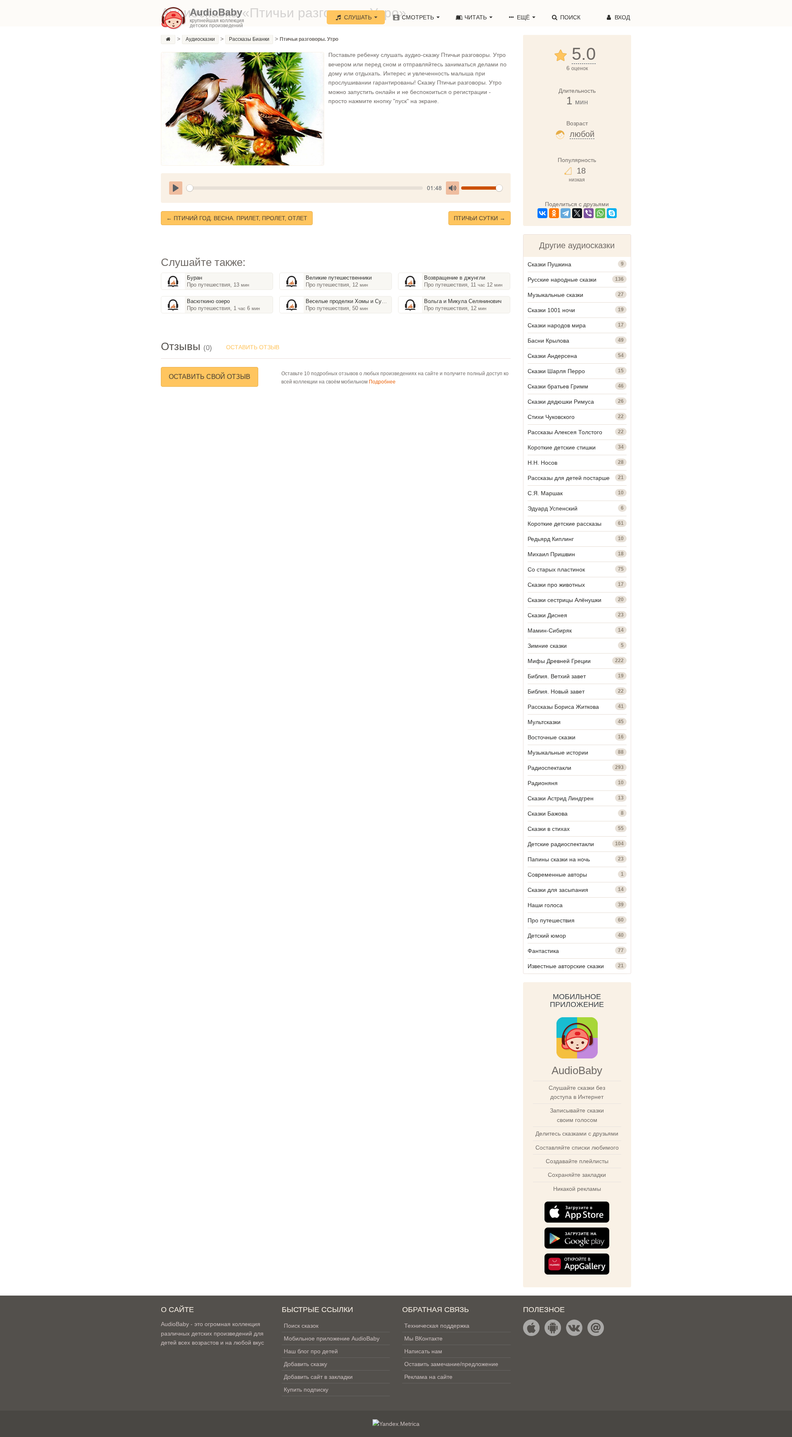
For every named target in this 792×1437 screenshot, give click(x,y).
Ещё (523, 17)
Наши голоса (545, 905)
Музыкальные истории (558, 752)
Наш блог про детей (311, 1351)
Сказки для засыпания (558, 890)
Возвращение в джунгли (454, 278)
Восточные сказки (551, 737)
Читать (475, 17)
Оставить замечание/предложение (451, 1364)
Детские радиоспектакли (561, 844)
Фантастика (543, 951)
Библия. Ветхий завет (557, 676)
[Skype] (612, 213)
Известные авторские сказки (566, 966)
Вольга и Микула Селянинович (463, 301)
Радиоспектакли (549, 767)
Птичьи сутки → (479, 218)
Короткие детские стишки (562, 447)
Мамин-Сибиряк (550, 630)
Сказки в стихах (549, 829)
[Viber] (589, 213)
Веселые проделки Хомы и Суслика (351, 301)
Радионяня (543, 783)
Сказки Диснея (547, 615)
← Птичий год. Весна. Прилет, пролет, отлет (236, 218)
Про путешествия (551, 920)
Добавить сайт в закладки (318, 1376)
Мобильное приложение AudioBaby (332, 1338)
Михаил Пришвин (551, 554)
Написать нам (423, 1351)
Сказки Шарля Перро (556, 371)
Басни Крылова (548, 340)
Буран (194, 278)
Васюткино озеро (208, 301)
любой (582, 134)
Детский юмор (547, 935)
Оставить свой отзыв (209, 376)
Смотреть (418, 17)
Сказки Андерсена (552, 356)
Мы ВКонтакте (423, 1338)
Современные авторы (557, 874)
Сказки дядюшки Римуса (561, 401)
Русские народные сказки (562, 279)
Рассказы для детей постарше (569, 478)
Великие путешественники (339, 278)
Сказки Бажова (548, 813)
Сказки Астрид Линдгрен (561, 798)
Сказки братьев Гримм (558, 386)
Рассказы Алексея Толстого (565, 432)
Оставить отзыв (252, 347)
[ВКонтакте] (542, 213)
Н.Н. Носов (542, 462)
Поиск (569, 17)
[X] (577, 213)
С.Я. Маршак (545, 493)
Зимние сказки (547, 645)
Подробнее (382, 382)
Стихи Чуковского (551, 417)
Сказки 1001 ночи (551, 310)
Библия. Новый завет (556, 691)
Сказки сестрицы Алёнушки (564, 600)
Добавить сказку (305, 1364)
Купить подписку (306, 1389)
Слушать (357, 17)
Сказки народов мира (557, 325)
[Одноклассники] (554, 213)
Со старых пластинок (556, 569)
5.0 (584, 54)
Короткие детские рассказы (564, 523)
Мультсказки (544, 722)
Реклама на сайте (428, 1376)
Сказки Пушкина (549, 264)
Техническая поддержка (436, 1325)
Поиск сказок (301, 1325)
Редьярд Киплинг (551, 539)
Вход (621, 17)
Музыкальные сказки (555, 295)
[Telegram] (565, 213)
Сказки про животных (556, 584)
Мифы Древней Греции (559, 661)
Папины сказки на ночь (559, 859)
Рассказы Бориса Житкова (563, 706)
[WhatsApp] (600, 213)
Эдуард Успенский (553, 508)
